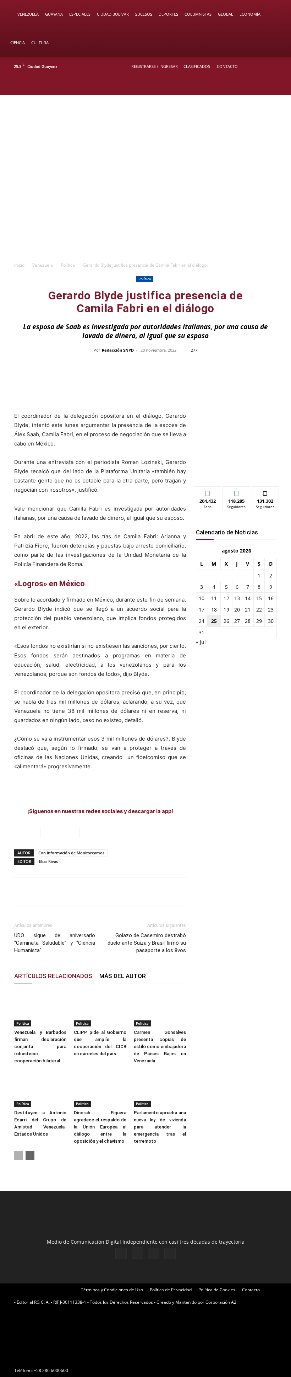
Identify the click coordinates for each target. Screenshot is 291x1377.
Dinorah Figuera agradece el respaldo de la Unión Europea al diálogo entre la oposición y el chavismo (100, 1127)
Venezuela (28, 14)
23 (271, 609)
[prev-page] (18, 1155)
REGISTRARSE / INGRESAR (154, 66)
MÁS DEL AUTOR (122, 976)
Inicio (19, 265)
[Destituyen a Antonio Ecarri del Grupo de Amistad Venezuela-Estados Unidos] (40, 1088)
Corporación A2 (220, 1302)
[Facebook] (243, 85)
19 (226, 609)
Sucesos (143, 14)
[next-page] (30, 1155)
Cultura (40, 42)
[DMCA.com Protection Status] (67, 1358)
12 (226, 598)
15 (259, 598)
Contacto (227, 66)
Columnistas (198, 14)
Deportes (168, 14)
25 (214, 621)
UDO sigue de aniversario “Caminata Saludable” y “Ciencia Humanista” (54, 943)
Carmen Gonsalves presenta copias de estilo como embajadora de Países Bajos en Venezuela (160, 1046)
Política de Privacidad (171, 1290)
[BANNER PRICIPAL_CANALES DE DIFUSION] (145, 125)
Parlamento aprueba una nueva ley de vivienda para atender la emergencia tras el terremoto (160, 1127)
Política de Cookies (216, 1290)
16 (271, 598)
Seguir (236, 492)
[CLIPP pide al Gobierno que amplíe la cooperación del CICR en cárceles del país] (100, 1008)
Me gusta (208, 492)
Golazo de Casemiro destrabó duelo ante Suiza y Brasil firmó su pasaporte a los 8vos (147, 943)
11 (214, 598)
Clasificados (196, 66)
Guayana (54, 14)
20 (237, 609)
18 (214, 609)
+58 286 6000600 (51, 1370)
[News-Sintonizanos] (236, 469)
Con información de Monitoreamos (71, 852)
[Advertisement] (145, 204)
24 (201, 621)
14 (248, 598)
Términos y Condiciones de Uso (112, 1290)
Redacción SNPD (118, 350)
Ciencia (17, 42)
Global (225, 14)
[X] (267, 85)
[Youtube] (278, 85)
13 (237, 598)
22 (259, 609)
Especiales (79, 14)
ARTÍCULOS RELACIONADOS (53, 976)
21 (248, 609)
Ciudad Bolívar (113, 14)
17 (201, 609)
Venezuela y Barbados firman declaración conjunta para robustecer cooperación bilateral (40, 1046)
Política (68, 265)
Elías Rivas (48, 861)
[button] (275, 14)
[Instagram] (255, 85)
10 (201, 598)
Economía (250, 14)
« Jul (201, 642)
